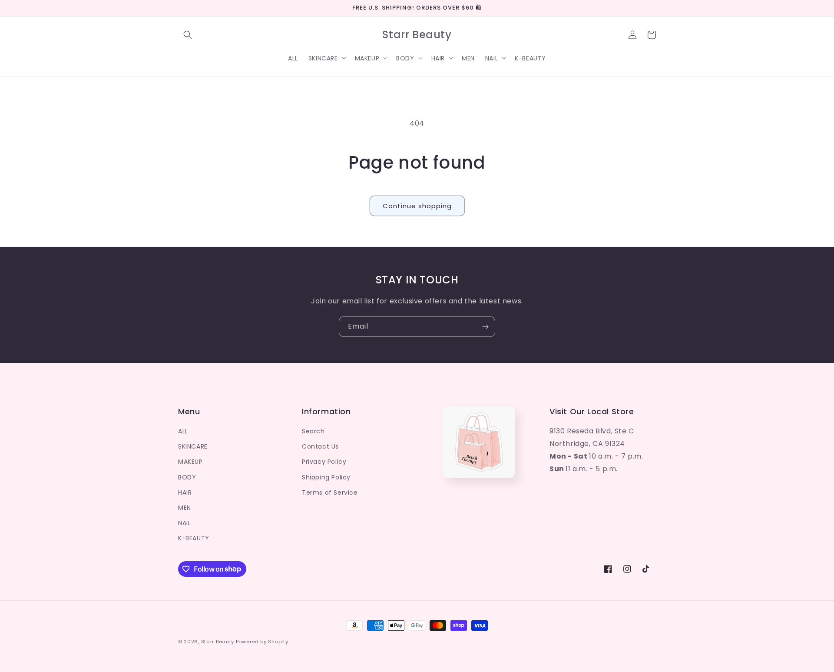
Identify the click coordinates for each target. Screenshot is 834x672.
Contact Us (320, 446)
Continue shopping (417, 205)
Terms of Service (330, 492)
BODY (187, 477)
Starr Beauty (217, 641)
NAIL (184, 523)
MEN (184, 507)
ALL (183, 431)
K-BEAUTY (193, 538)
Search (313, 431)
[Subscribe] (485, 326)
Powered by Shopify (262, 641)
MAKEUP (190, 461)
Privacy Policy (324, 461)
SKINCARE (193, 446)
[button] (187, 34)
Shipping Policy (326, 477)
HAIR (185, 492)
